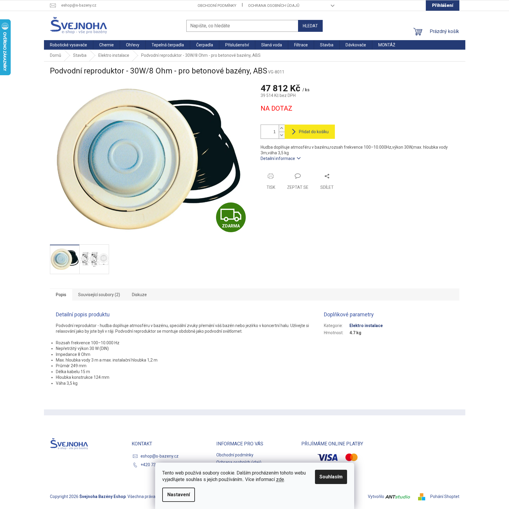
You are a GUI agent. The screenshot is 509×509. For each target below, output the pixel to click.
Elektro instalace (366, 325)
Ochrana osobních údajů (273, 5)
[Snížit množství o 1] (282, 135)
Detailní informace (278, 158)
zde (280, 479)
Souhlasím (331, 477)
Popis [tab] (61, 294)
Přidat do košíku (314, 131)
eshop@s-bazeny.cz (160, 456)
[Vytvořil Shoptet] (423, 496)
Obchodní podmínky (217, 5)
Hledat (310, 25)
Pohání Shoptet (444, 496)
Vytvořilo (376, 496)
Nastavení (178, 494)
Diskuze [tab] (139, 294)
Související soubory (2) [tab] (99, 294)
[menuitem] (68, 45)
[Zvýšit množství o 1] (282, 128)
